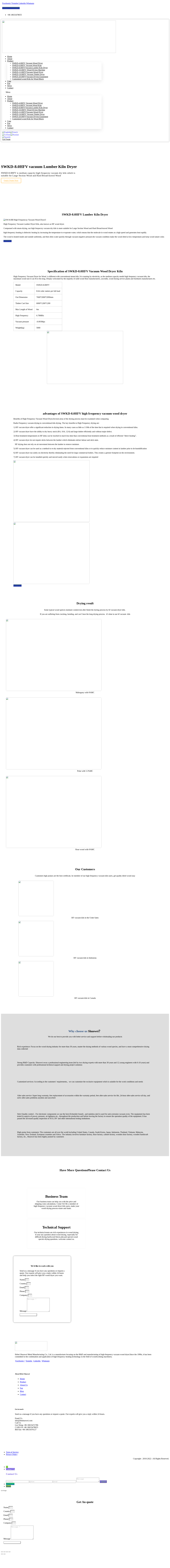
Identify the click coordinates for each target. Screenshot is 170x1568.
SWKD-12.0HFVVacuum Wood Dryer (27, 72)
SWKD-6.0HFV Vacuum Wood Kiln (27, 65)
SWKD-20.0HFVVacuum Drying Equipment (30, 77)
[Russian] (15, 134)
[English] (6, 132)
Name (22, 1280)
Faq (8, 123)
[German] (6, 134)
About (9, 99)
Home (9, 96)
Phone (22, 1291)
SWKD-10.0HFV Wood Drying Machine (28, 70)
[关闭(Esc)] (2, 1551)
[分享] (4, 1551)
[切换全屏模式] (7, 1551)
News (9, 126)
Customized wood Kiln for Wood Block (28, 79)
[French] (14, 132)
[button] (11, 8)
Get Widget (4, 1490)
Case (9, 121)
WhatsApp (10, 1484)
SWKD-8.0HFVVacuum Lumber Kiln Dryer (30, 68)
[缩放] (9, 1551)
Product (10, 61)
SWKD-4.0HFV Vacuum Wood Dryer (27, 63)
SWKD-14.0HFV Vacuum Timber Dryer (28, 74)
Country (23, 1284)
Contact (10, 88)
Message (23, 1311)
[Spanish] (6, 137)
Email (22, 1287)
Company (24, 1295)
